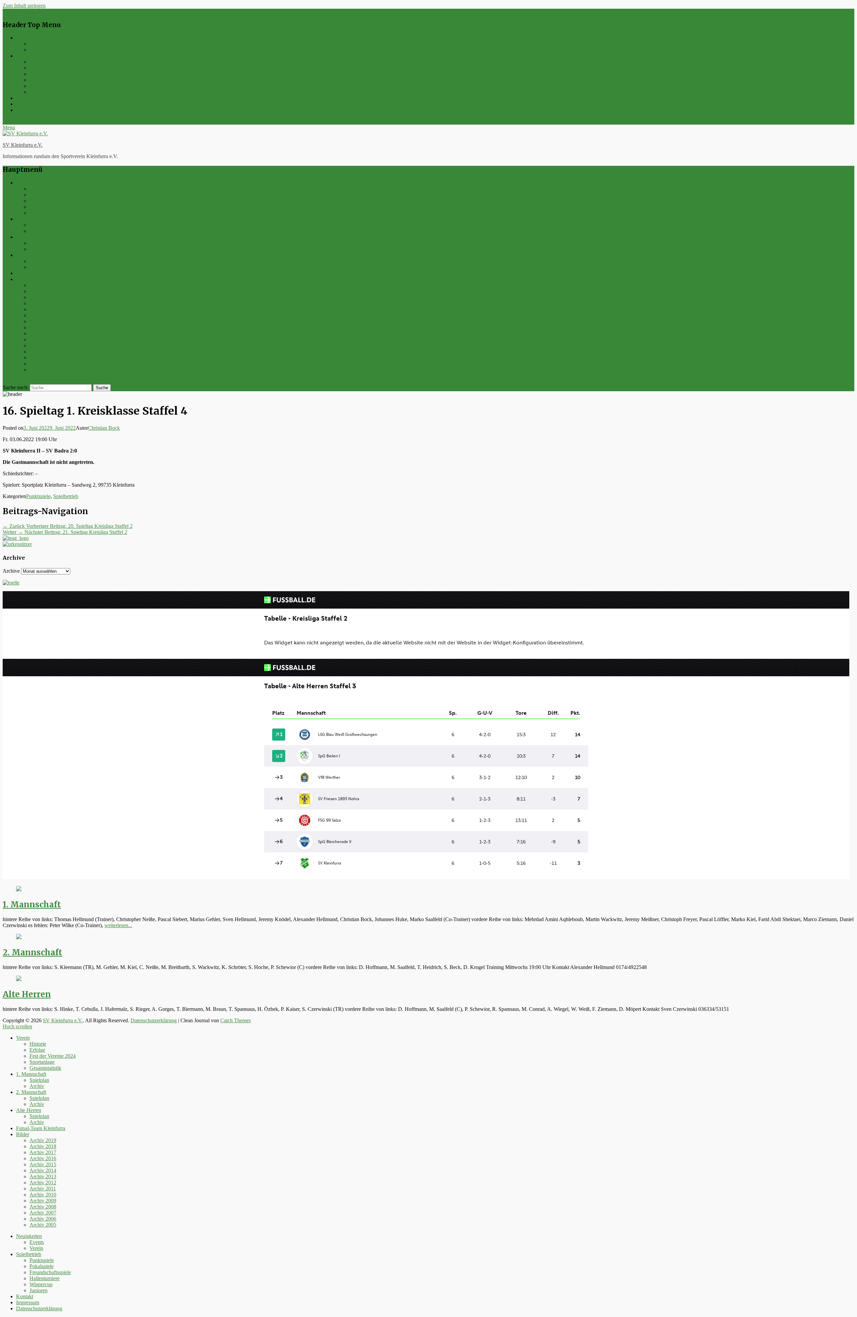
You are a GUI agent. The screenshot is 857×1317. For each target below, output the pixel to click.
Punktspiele (41, 62)
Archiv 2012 (42, 327)
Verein (36, 50)
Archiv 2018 (42, 291)
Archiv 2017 (42, 297)
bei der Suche (17, 381)
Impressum (27, 104)
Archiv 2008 (42, 351)
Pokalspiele (41, 68)
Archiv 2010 (42, 339)
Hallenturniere (44, 80)
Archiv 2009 (42, 345)
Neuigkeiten (29, 38)
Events (36, 44)
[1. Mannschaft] (18, 889)
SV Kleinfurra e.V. (23, 145)
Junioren (38, 92)
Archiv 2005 (42, 369)
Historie (37, 189)
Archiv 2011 (42, 333)
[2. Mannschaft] (18, 937)
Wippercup (41, 86)
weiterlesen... (118, 925)
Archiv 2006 (42, 363)
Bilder (22, 279)
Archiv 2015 (42, 309)
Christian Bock (104, 428)
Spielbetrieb (28, 56)
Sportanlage (42, 207)
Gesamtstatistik (45, 213)
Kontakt (24, 98)
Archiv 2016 (42, 303)
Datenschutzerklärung (39, 110)
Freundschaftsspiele (50, 74)
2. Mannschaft (31, 237)
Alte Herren (28, 255)
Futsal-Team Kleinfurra (40, 273)
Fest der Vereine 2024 (52, 201)
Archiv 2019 (42, 285)
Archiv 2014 (42, 315)
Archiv (36, 231)
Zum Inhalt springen (24, 5)
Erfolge (37, 195)
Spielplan (39, 225)
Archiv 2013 (42, 321)
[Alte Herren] (18, 979)
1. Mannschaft (31, 219)
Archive (11, 571)
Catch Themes (235, 1020)
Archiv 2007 (42, 357)
